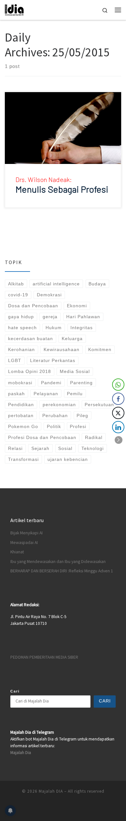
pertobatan (21, 415)
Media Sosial (75, 371)
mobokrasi (20, 382)
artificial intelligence (56, 283)
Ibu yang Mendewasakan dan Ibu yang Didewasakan (58, 561)
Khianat (17, 552)
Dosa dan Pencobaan (33, 305)
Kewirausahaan (61, 349)
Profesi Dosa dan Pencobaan (42, 437)
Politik (54, 426)
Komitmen (99, 349)
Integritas (81, 327)
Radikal (93, 437)
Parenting (81, 382)
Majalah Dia (20, 752)
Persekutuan (99, 404)
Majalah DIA (51, 791)
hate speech (22, 327)
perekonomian (59, 404)
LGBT (14, 360)
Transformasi (23, 459)
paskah (16, 393)
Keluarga (72, 338)
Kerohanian (21, 349)
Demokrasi (49, 294)
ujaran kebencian (67, 459)
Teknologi (92, 448)
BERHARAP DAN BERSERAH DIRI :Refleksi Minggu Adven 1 (61, 571)
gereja (50, 316)
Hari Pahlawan (83, 316)
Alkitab (16, 283)
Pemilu (75, 393)
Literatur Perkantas (52, 360)
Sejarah (40, 448)
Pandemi (51, 382)
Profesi (78, 426)
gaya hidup (21, 316)
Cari (15, 691)
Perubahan (55, 415)
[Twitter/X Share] (118, 413)
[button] (118, 440)
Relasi (15, 448)
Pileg (82, 415)
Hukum (54, 327)
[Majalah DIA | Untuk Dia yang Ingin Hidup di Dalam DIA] (14, 9)
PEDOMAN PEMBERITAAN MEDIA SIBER (44, 657)
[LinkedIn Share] (118, 427)
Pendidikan (21, 404)
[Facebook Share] (118, 399)
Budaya (97, 283)
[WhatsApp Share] (118, 384)
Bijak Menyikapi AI (26, 533)
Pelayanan (46, 393)
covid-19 (18, 294)
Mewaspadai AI (24, 542)
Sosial (65, 448)
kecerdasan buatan (30, 338)
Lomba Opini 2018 (29, 371)
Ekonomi (77, 305)
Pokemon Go (23, 426)
